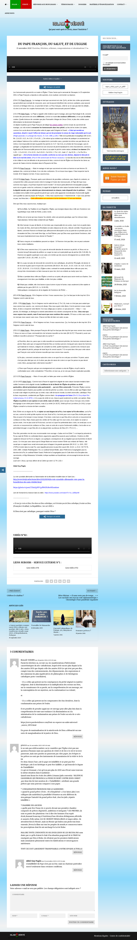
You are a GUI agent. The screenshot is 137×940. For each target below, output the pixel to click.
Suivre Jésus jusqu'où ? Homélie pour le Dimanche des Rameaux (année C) (121, 250)
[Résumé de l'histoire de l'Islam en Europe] (106, 281)
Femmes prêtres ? (83, 631)
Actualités (115, 198)
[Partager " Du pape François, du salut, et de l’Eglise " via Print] (68, 581)
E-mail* (105, 55)
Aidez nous (9, 13)
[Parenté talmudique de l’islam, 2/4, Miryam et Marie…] (64, 617)
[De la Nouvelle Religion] (106, 295)
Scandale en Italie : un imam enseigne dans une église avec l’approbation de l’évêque (121, 231)
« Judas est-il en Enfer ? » (66, 433)
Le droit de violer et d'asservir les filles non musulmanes (121, 214)
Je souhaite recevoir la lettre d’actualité (114, 64)
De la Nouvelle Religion (120, 291)
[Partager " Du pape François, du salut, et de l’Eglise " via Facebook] (47, 581)
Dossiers (82, 4)
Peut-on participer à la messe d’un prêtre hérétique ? (115, 329)
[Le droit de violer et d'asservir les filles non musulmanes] (106, 216)
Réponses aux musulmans (44, 4)
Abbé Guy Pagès (33, 861)
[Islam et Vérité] (68, 30)
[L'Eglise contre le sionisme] (106, 268)
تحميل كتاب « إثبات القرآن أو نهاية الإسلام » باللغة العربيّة (115, 157)
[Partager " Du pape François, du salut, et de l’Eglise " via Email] (64, 581)
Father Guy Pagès (115, 93)
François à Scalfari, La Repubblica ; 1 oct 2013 (33, 506)
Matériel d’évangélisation (102, 4)
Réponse (78, 737)
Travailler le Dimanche (40, 625)
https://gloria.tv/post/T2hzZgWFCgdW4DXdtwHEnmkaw (36, 487)
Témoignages (67, 4)
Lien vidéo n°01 (33, 568)
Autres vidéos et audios (51, 79)
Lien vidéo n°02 (71, 568)
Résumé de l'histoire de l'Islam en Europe (121, 279)
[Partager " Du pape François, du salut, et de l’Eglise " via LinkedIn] (60, 581)
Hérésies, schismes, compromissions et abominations (62, 48)
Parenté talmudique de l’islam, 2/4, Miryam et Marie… (63, 630)
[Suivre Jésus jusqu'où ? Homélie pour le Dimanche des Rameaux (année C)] (106, 249)
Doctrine (36, 48)
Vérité (25, 4)
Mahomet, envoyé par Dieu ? (121, 305)
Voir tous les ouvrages (115, 151)
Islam (14, 4)
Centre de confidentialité (120, 936)
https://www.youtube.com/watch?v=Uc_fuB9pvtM (62, 493)
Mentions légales (101, 936)
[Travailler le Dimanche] (41, 616)
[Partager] (3, 470)
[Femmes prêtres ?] (86, 619)
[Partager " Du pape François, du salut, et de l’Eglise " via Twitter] (51, 581)
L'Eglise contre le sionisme (121, 265)
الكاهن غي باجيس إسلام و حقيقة (115, 86)
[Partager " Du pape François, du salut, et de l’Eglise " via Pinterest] (56, 581)
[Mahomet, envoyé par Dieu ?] (106, 308)
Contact (121, 4)
